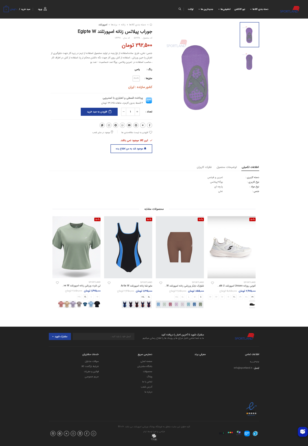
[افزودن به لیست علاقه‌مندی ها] (212, 283)
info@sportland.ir (243, 368)
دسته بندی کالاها (260, 9)
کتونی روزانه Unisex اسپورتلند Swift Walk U (233, 286)
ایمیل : (256, 368)
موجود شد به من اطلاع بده (129, 149)
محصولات (147, 371)
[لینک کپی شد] (102, 125)
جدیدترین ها (207, 9)
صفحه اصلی (146, 361)
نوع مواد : (254, 187)
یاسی (137, 69)
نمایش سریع (231, 274)
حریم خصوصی (92, 377)
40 (234, 297)
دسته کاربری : (252, 177)
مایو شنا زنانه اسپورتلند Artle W (136, 286)
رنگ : (149, 69)
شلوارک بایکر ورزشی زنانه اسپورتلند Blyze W (182, 286)
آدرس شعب (146, 387)
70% (201, 219)
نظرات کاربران (204, 167)
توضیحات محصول (227, 167)
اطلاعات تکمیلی (250, 167)
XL (149, 297)
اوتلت (190, 9)
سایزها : (148, 78)
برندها (114, 25)
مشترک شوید (61, 336)
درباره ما (148, 392)
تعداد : (148, 112)
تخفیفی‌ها (225, 9)
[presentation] (253, 263)
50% (149, 219)
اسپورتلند (102, 25)
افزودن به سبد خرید (97, 112)
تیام (145, 431)
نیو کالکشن (240, 9)
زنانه (123, 25)
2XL (143, 297)
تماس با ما (147, 382)
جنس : (255, 191)
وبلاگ (149, 377)
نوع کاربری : (253, 182)
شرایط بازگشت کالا (90, 366)
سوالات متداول (92, 361)
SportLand (250, 282)
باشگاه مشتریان (144, 366)
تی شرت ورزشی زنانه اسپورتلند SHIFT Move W (77, 286)
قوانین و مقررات (91, 371)
